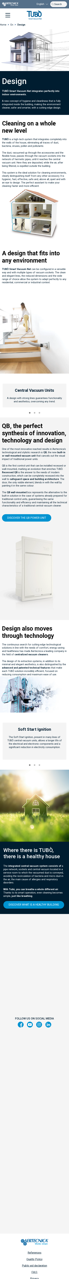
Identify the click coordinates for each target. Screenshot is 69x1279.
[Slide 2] (34, 413)
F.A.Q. (34, 1272)
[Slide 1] (29, 413)
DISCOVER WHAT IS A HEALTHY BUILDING (34, 904)
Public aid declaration (34, 1265)
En (12, 24)
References (34, 1252)
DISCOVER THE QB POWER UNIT (26, 517)
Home (3, 24)
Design (21, 24)
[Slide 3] (39, 413)
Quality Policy (34, 1259)
